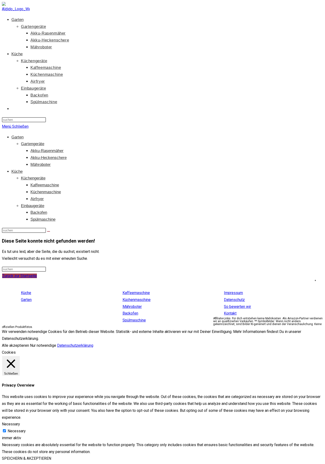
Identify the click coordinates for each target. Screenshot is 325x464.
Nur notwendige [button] (43, 345)
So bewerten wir (237, 306)
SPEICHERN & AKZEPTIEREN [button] (26, 458)
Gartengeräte (32, 144)
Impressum (233, 293)
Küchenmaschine (45, 192)
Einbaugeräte (32, 206)
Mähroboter (40, 164)
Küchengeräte (33, 178)
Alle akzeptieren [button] (15, 345)
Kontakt (230, 313)
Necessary (17, 431)
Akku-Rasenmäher (47, 150)
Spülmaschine (42, 219)
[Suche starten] (48, 231)
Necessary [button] (11, 424)
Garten (17, 137)
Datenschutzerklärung (75, 345)
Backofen (38, 212)
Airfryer (37, 199)
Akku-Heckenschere (48, 157)
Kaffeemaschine (44, 185)
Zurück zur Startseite (19, 276)
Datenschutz (234, 299)
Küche (17, 171)
